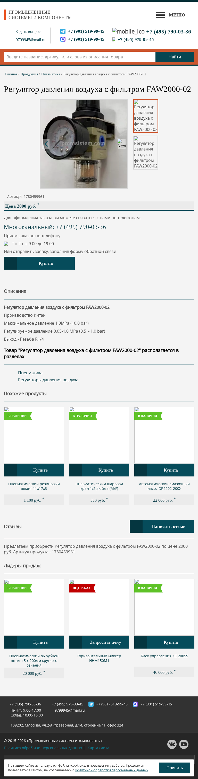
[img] (34, 435)
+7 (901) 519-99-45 (86, 31)
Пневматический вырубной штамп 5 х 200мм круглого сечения (34, 660)
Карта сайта (98, 747)
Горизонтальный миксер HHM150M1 (99, 658)
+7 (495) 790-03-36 (168, 31)
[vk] (172, 747)
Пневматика (30, 373)
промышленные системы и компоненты (40, 15)
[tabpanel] (34, 456)
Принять (175, 768)
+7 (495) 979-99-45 (136, 39)
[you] (183, 747)
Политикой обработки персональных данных (111, 770)
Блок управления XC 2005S (164, 655)
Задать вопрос (28, 31)
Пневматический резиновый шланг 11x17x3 (34, 486)
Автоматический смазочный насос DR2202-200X (164, 486)
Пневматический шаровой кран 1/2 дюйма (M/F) (99, 486)
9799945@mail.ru (30, 40)
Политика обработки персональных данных (43, 747)
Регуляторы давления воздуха (48, 380)
